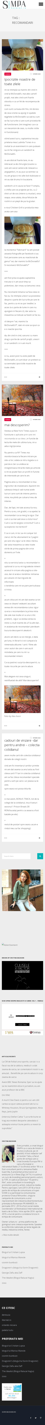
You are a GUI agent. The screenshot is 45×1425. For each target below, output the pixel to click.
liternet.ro (6, 1320)
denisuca (6, 1314)
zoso (4, 1283)
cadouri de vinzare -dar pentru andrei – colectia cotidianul (22, 745)
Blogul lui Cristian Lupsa (13, 1252)
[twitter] (36, 1418)
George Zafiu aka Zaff (12, 1272)
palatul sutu (7, 1330)
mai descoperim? (17, 425)
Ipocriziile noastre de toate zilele (19, 81)
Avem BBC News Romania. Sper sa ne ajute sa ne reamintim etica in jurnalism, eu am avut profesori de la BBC (22, 1086)
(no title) (6, 1095)
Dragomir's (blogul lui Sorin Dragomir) (20, 1267)
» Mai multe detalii (10, 1234)
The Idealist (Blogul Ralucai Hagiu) (18, 1277)
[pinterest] (40, 1418)
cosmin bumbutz (10, 1262)
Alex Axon (16, 716)
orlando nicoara (9, 1325)
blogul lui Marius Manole (13, 1257)
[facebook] (30, 1418)
